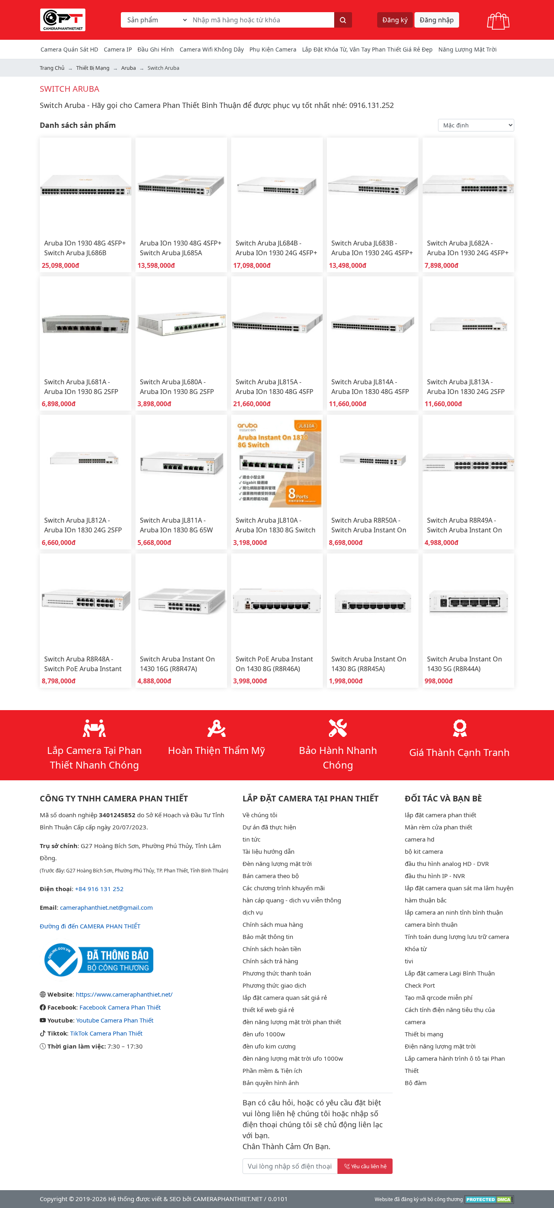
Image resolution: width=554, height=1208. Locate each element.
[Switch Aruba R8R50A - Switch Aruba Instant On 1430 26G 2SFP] (373, 462)
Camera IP (118, 49)
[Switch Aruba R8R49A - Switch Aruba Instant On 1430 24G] (468, 462)
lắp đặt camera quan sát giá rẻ (285, 997)
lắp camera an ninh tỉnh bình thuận (454, 912)
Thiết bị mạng (424, 1034)
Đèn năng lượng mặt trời (277, 863)
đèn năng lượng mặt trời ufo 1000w (293, 1058)
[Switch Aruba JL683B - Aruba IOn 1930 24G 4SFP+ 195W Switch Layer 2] (373, 185)
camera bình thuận (431, 924)
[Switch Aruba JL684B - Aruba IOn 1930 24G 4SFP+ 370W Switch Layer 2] (277, 185)
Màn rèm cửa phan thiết (438, 827)
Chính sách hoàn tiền (272, 949)
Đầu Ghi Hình (155, 49)
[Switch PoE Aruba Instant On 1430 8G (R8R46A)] (277, 601)
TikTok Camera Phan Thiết (106, 1033)
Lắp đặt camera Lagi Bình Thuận (450, 973)
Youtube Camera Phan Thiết (114, 1020)
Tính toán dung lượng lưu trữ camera (457, 936)
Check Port (420, 985)
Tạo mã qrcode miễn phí (438, 997)
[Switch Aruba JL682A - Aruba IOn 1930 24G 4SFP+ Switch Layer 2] (468, 185)
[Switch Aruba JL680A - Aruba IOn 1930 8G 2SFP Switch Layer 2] (181, 324)
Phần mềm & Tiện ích (272, 1070)
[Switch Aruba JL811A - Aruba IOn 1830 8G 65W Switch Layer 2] (181, 462)
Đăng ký (395, 19)
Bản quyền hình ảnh (271, 1083)
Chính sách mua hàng (273, 924)
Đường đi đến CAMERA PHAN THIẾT (90, 926)
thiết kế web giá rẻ (268, 1010)
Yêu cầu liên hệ (369, 1166)
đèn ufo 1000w (264, 1034)
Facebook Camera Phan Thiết (120, 1007)
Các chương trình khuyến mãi (284, 888)
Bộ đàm (416, 1083)
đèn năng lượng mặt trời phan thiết (292, 1022)
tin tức (251, 839)
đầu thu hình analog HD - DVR (447, 863)
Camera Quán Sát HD (69, 49)
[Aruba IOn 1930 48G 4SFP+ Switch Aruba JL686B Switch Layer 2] (85, 185)
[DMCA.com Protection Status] (489, 1199)
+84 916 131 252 (99, 889)
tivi (409, 961)
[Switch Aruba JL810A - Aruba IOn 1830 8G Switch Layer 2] (277, 462)
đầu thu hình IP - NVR (435, 876)
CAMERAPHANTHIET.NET (227, 1199)
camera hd (419, 839)
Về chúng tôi (260, 815)
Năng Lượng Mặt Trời (467, 49)
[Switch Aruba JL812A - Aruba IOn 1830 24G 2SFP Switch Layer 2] (85, 462)
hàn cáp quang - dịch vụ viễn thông (292, 900)
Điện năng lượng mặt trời (440, 1046)
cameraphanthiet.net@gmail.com (106, 907)
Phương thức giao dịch (274, 985)
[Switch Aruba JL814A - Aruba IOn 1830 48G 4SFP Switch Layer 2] (373, 324)
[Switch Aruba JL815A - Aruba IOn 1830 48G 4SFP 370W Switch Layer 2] (277, 324)
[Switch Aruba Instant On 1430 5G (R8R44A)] (468, 601)
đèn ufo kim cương (269, 1046)
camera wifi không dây (212, 49)
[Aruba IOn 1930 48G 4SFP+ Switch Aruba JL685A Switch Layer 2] (181, 185)
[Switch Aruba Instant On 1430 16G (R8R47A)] (181, 601)
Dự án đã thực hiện (269, 827)
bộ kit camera (424, 851)
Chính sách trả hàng (270, 961)
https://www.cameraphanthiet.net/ (124, 994)
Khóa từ (416, 949)
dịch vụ (253, 912)
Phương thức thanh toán (277, 973)
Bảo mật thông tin (268, 936)
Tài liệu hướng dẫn (268, 851)
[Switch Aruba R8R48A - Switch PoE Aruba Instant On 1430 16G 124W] (85, 601)
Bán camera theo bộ (271, 876)
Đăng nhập (437, 19)
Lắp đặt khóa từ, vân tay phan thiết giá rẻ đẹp (367, 49)
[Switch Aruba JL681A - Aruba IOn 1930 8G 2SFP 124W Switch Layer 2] (85, 324)
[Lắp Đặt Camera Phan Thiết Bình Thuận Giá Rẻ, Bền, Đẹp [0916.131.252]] (63, 19)
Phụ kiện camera (272, 49)
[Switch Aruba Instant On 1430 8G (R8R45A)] (373, 601)
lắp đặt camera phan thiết (440, 815)
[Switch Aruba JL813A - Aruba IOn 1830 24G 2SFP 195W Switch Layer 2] (468, 324)
